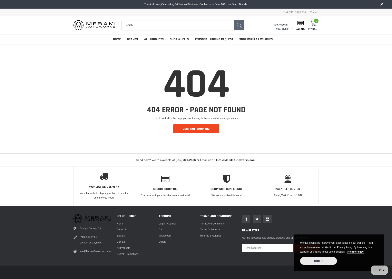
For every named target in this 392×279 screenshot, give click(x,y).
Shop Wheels (179, 39)
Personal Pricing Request (214, 39)
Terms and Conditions (212, 223)
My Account (165, 235)
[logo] (94, 25)
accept (318, 261)
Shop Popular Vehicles (256, 39)
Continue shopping (196, 129)
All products (123, 247)
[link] (246, 219)
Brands (132, 39)
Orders (162, 241)
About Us (122, 229)
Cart (161, 229)
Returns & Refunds (210, 235)
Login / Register (167, 223)
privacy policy (355, 251)
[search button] (239, 25)
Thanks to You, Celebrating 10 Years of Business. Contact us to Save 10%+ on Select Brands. (196, 4)
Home (117, 39)
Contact (314, 12)
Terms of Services (210, 229)
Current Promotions (127, 254)
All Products (154, 39)
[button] (300, 25)
